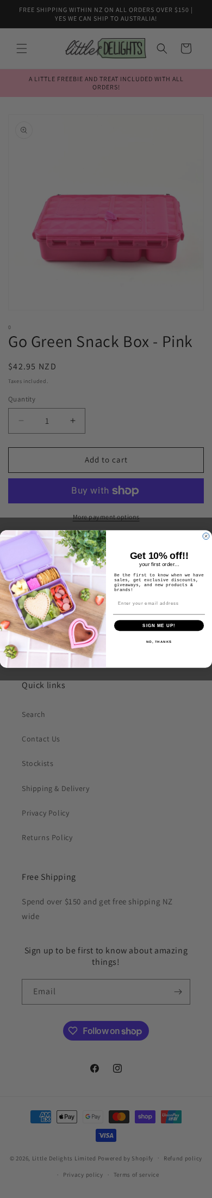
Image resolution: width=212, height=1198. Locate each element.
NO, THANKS (159, 642)
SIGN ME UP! (159, 625)
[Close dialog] (206, 536)
